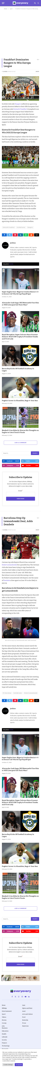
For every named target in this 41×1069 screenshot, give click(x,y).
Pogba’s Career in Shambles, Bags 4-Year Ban (20, 400)
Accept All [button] (19, 1064)
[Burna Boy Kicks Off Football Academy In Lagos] (20, 355)
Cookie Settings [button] (8, 1064)
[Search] (35, 3)
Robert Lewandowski (9, 565)
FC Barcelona (7, 693)
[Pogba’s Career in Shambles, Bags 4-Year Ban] (20, 387)
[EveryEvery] (20, 3)
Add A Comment (20, 442)
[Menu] (3, 3)
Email (20, 491)
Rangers (18, 104)
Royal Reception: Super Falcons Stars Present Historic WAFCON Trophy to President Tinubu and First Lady (20, 337)
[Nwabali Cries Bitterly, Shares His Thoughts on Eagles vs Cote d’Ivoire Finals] (20, 417)
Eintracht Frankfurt (20, 109)
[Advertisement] (20, 33)
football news (21, 227)
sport (37, 71)
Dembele (7, 580)
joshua (5, 71)
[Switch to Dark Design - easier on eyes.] (38, 3)
